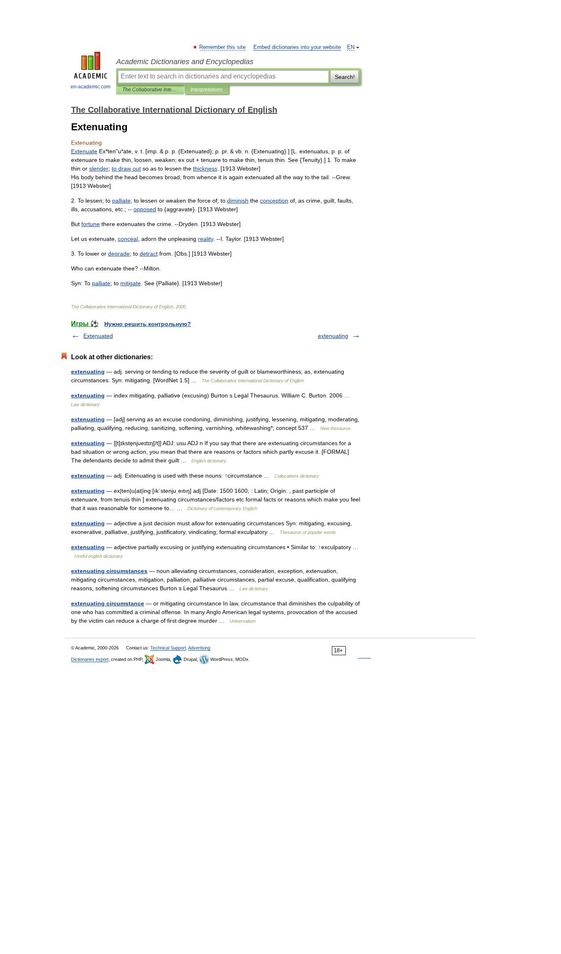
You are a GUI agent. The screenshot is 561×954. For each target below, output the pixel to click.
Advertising (199, 647)
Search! (345, 77)
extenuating (333, 336)
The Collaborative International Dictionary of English (150, 89)
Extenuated (98, 336)
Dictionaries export (89, 659)
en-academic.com (90, 87)
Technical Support (168, 647)
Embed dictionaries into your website (297, 47)
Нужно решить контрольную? (147, 324)
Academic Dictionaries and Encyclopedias (184, 62)
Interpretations (207, 89)
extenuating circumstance (107, 603)
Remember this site (223, 47)
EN (350, 47)
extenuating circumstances (109, 571)
